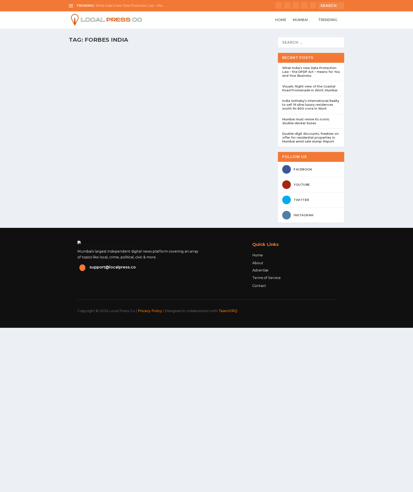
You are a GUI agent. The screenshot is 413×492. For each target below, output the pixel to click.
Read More (86, 83)
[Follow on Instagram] (310, 311)
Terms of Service (266, 278)
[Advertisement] (129, 358)
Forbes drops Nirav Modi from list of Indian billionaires (143, 58)
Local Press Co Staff (89, 65)
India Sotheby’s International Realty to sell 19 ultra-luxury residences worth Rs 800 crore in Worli (310, 104)
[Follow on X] (301, 311)
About (257, 263)
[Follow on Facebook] (291, 311)
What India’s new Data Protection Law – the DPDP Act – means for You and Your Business (311, 72)
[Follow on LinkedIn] (320, 311)
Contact (259, 286)
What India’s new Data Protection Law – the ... (130, 6)
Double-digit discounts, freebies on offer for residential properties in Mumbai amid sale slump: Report (310, 137)
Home (280, 20)
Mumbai (300, 20)
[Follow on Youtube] (329, 311)
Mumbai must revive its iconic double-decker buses (306, 121)
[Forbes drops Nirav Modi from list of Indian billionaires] (157, 49)
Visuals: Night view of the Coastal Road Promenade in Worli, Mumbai (309, 88)
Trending (327, 20)
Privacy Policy (150, 311)
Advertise (260, 270)
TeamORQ (228, 311)
